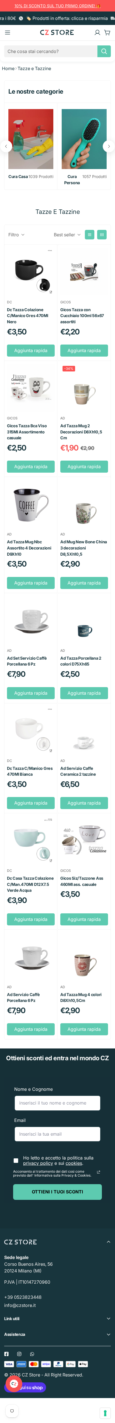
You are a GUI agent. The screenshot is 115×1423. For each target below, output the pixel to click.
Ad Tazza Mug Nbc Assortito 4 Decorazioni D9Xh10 (29, 547)
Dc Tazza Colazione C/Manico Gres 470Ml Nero (27, 315)
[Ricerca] (104, 51)
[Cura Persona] (84, 139)
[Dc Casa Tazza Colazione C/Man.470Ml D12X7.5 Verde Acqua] (31, 840)
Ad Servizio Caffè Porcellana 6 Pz (23, 997)
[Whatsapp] (32, 1354)
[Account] (97, 32)
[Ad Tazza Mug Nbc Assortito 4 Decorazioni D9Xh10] (31, 504)
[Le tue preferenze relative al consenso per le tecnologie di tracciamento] (105, 1413)
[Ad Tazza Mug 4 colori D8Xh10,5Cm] (84, 956)
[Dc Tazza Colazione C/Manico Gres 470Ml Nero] (31, 271)
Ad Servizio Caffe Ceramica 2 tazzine (78, 771)
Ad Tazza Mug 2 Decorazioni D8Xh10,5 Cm (81, 431)
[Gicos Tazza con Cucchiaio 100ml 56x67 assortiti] (84, 271)
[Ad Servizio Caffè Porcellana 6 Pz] (31, 956)
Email (20, 1120)
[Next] (109, 146)
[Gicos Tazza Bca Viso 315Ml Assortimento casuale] (31, 388)
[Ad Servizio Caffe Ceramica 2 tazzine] (84, 730)
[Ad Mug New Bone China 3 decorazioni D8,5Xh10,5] (84, 504)
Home (8, 68)
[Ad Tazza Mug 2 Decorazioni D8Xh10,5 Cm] (84, 388)
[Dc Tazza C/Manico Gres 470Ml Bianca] (31, 730)
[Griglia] (102, 234)
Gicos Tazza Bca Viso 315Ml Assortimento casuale (27, 431)
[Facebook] (6, 1354)
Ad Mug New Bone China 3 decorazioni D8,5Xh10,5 (83, 547)
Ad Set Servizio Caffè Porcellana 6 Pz (27, 661)
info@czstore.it (20, 1305)
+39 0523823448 (23, 1297)
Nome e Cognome (33, 1089)
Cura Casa (18, 176)
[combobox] (57, 51)
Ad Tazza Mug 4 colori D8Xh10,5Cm (81, 997)
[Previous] (6, 146)
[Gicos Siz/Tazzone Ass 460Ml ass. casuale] (84, 840)
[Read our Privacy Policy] (98, 1172)
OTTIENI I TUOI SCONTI (57, 1192)
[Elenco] (89, 234)
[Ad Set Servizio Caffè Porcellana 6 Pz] (31, 620)
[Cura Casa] (30, 139)
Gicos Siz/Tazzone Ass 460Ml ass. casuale (81, 881)
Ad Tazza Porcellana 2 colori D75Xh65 (80, 661)
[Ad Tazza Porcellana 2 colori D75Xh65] (84, 620)
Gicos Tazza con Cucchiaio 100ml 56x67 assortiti (82, 315)
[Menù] (7, 32)
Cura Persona (72, 179)
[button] (107, 32)
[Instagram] (19, 1354)
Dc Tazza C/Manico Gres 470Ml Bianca (30, 771)
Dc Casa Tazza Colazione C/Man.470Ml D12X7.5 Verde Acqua (30, 884)
